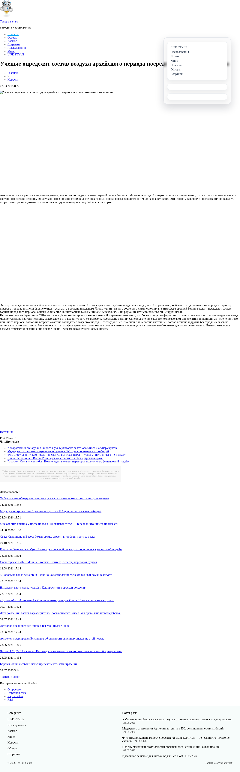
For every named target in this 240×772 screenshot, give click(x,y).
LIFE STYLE (16, 54)
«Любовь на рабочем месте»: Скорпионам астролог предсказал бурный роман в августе (56, 574)
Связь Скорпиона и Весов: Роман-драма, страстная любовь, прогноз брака (55, 458)
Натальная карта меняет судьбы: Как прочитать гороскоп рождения (43, 587)
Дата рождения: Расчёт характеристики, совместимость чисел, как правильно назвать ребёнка (60, 613)
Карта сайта (15, 696)
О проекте (14, 689)
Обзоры (12, 37)
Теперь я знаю (10, 676)
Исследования (17, 47)
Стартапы (14, 44)
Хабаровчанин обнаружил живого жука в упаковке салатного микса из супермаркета (62, 448)
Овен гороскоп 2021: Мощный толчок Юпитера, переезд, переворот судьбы (48, 562)
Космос (12, 41)
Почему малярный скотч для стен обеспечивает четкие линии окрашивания (170, 746)
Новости (13, 34)
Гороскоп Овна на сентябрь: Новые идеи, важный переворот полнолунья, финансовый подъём (68, 461)
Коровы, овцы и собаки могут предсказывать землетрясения (38, 664)
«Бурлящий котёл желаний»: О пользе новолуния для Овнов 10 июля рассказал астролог (57, 600)
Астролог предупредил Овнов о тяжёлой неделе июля (34, 625)
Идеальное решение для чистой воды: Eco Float (152, 756)
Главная (13, 72)
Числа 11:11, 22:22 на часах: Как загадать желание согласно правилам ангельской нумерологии (61, 651)
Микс (11, 51)
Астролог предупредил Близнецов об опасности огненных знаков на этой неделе (52, 638)
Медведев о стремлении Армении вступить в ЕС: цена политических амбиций (58, 451)
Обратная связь (17, 692)
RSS (10, 699)
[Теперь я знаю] (6, 15)
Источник (6, 431)
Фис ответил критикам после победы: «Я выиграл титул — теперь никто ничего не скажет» (67, 454)
